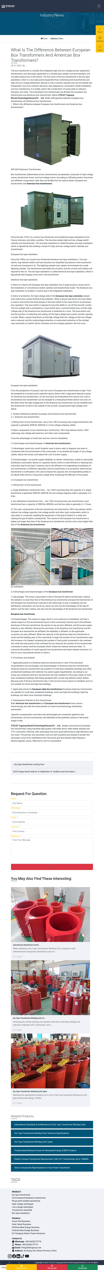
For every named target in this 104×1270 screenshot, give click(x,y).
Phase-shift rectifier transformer (26, 1201)
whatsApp (82, 1268)
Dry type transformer (21, 1195)
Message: (16, 836)
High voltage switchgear (22, 1204)
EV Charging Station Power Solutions (28, 1233)
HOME (5, 1263)
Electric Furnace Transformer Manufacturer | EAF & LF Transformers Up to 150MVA (51, 1159)
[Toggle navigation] (98, 6)
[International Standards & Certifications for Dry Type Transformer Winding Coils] (50, 914)
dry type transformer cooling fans (29, 764)
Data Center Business (21, 1224)
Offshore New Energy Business (25, 1227)
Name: (14, 798)
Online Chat (21, 1268)
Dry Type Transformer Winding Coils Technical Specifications (41, 1133)
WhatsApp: (16, 808)
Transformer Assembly (22, 1210)
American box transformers (39, 183)
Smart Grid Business (21, 1221)
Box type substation (21, 1213)
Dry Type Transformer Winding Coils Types (33, 1142)
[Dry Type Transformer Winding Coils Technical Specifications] (50, 987)
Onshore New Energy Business (25, 1230)
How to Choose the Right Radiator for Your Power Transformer (42, 1168)
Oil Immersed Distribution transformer (29, 1198)
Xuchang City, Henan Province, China (36, 1250)
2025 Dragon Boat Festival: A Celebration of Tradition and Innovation (45, 771)
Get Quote (52, 1268)
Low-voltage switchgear (22, 1207)
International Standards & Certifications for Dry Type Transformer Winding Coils (49, 1124)
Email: (14, 817)
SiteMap (14, 1263)
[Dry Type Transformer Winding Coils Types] (50, 1061)
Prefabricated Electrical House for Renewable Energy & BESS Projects (45, 1150)
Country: (15, 826)
